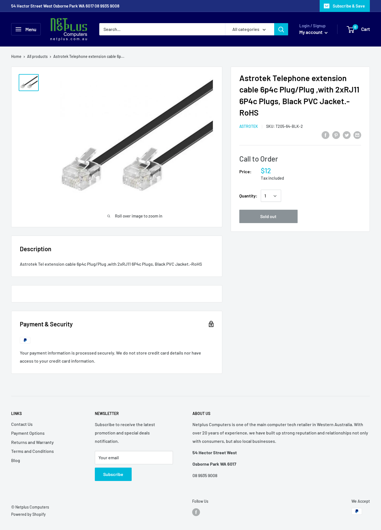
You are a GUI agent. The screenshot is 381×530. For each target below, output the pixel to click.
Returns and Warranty (32, 442)
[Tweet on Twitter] (347, 134)
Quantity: (248, 196)
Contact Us (22, 424)
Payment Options (28, 433)
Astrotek (248, 126)
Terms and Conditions (32, 451)
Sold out (268, 216)
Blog (15, 460)
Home (16, 56)
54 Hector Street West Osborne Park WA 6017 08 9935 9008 (65, 5)
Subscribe (113, 474)
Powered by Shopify (28, 514)
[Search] (281, 29)
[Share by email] (357, 134)
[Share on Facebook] (325, 134)
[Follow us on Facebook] (196, 512)
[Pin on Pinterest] (336, 134)
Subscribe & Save (349, 5)
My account (311, 32)
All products (37, 56)
